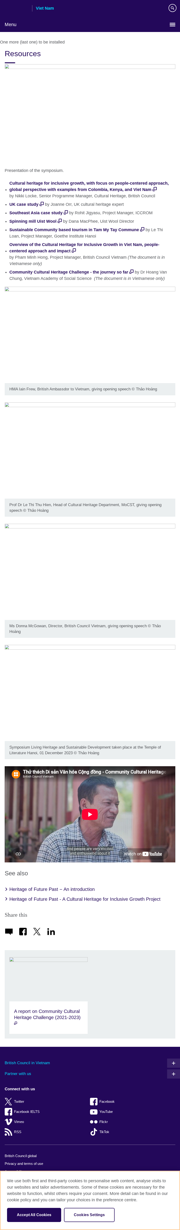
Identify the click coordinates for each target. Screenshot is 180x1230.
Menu (10, 24)
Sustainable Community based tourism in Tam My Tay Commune (74, 229)
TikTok (104, 1132)
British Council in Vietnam (27, 1063)
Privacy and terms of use (24, 1164)
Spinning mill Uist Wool (32, 221)
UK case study (23, 204)
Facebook (107, 1101)
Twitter (19, 1101)
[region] (90, 1200)
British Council (17, 8)
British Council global (21, 1156)
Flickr (103, 1122)
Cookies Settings (89, 1215)
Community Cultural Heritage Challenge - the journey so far (68, 272)
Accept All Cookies (34, 1215)
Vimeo (19, 1122)
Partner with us (18, 1073)
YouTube (106, 1112)
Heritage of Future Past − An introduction (52, 889)
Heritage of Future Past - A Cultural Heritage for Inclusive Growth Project (85, 899)
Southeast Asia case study (36, 212)
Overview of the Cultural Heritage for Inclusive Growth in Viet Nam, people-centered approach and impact (84, 247)
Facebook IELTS (27, 1112)
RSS (17, 1132)
